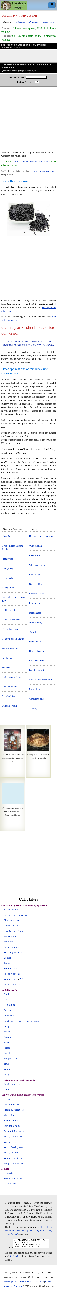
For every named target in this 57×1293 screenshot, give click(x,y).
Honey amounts (12, 925)
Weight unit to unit (14, 1163)
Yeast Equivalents (13, 952)
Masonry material (13, 1178)
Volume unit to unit (14, 1158)
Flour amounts (11, 920)
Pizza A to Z (34, 555)
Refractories (10, 1183)
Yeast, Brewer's (12, 1142)
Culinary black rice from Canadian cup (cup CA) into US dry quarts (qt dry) (28, 1230)
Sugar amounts (11, 947)
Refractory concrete (11, 619)
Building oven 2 (9, 706)
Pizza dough (34, 574)
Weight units (10, 984)
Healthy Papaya (36, 651)
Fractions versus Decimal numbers (22, 1021)
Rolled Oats (10, 936)
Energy (7, 1010)
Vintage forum (8, 587)
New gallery (7, 568)
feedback (14, 1256)
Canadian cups (48, 22)
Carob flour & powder (15, 915)
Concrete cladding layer (13, 639)
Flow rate (9, 1015)
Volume (8, 1069)
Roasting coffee (36, 593)
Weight (7, 1074)
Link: (10, 1247)
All (21, 979)
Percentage (9, 1037)
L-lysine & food (36, 660)
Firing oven (34, 603)
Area (6, 999)
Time (6, 1064)
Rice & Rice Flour (13, 931)
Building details (9, 610)
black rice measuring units (42, 171)
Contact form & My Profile (41, 679)
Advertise (7, 1286)
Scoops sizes (10, 968)
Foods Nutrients (12, 974)
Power (7, 1042)
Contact (48, 1281)
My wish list (34, 689)
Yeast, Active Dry (13, 1136)
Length (7, 1026)
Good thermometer (10, 686)
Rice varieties (11, 1120)
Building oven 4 (36, 670)
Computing (9, 1005)
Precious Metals (12, 1084)
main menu (20, 22)
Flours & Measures (14, 1110)
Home (14, 5)
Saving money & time (12, 677)
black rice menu (33, 22)
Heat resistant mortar (11, 629)
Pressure (8, 1048)
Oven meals (7, 578)
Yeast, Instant (11, 1152)
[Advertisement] (28, 120)
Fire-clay (6, 667)
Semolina (8, 941)
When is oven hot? (37, 565)
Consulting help (36, 699)
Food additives (36, 641)
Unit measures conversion (41, 536)
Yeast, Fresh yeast (13, 1147)
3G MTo (33, 632)
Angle (7, 994)
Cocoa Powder (11, 1104)
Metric (7, 1031)
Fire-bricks (7, 658)
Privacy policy (10, 1281)
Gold (6, 1089)
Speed (7, 1053)
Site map (33, 708)
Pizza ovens (7, 559)
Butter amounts (12, 909)
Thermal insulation (10, 648)
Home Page (7, 536)
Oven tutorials (35, 546)
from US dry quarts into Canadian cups (32, 161)
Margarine (9, 1115)
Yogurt (7, 958)
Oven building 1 (9, 696)
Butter (7, 1099)
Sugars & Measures (14, 1131)
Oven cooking (35, 584)
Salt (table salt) (12, 1126)
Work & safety (36, 622)
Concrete (8, 1173)
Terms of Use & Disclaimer (31, 1281)
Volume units (11, 979)
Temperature (10, 963)
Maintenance (35, 613)
